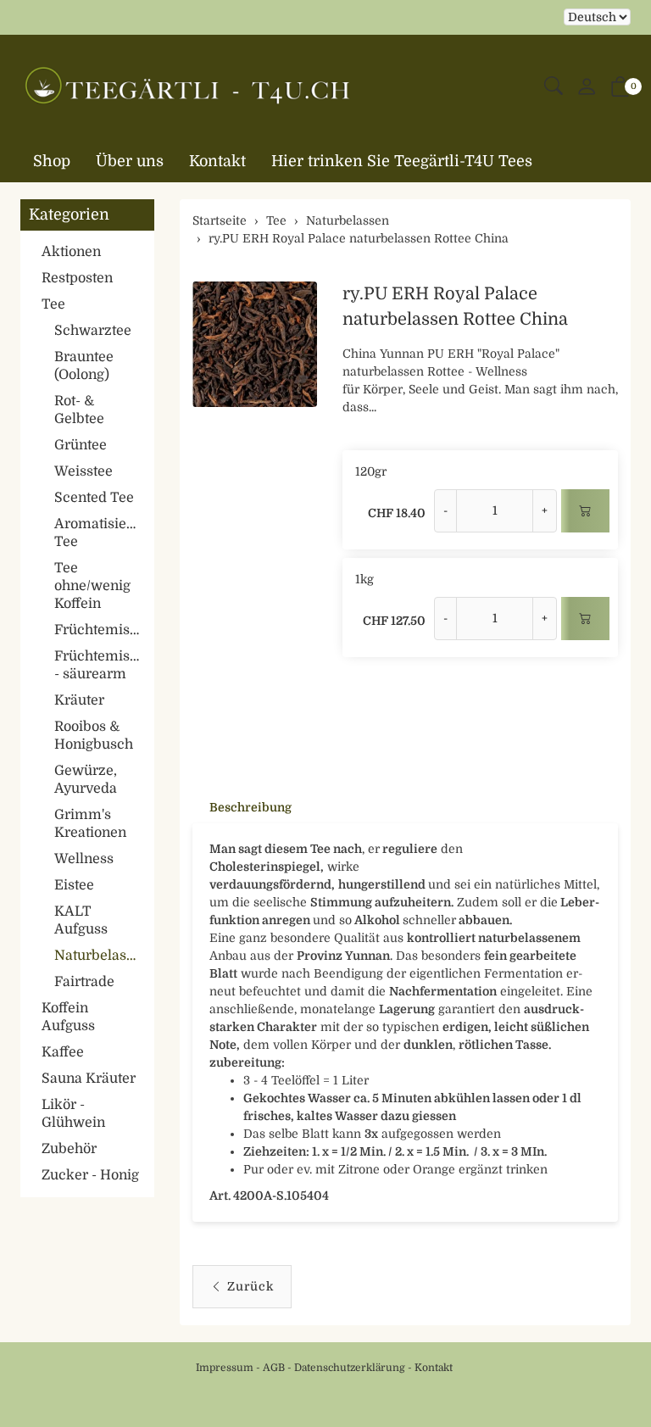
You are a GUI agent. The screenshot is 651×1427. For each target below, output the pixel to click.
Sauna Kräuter (89, 1078)
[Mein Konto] (587, 87)
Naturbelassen (100, 955)
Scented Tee (94, 497)
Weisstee (83, 471)
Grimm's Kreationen (90, 823)
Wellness (84, 859)
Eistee (74, 885)
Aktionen (71, 251)
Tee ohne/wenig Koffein (92, 585)
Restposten (77, 278)
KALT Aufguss (81, 920)
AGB (274, 1368)
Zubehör (69, 1149)
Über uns (130, 161)
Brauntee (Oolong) (84, 365)
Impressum (224, 1368)
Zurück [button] (250, 1286)
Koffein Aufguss (68, 1017)
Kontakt (217, 161)
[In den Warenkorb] (585, 510)
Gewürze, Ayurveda (85, 779)
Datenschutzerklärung (349, 1368)
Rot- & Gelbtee (79, 409)
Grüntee (80, 445)
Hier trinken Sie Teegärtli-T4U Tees (401, 161)
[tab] (242, 807)
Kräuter (79, 700)
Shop (51, 161)
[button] (553, 87)
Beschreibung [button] (250, 807)
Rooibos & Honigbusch (93, 735)
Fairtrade (84, 981)
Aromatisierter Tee (100, 532)
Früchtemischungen (100, 630)
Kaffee (63, 1052)
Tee (53, 304)
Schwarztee (92, 330)
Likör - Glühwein (73, 1113)
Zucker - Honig (90, 1175)
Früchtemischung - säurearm (100, 665)
